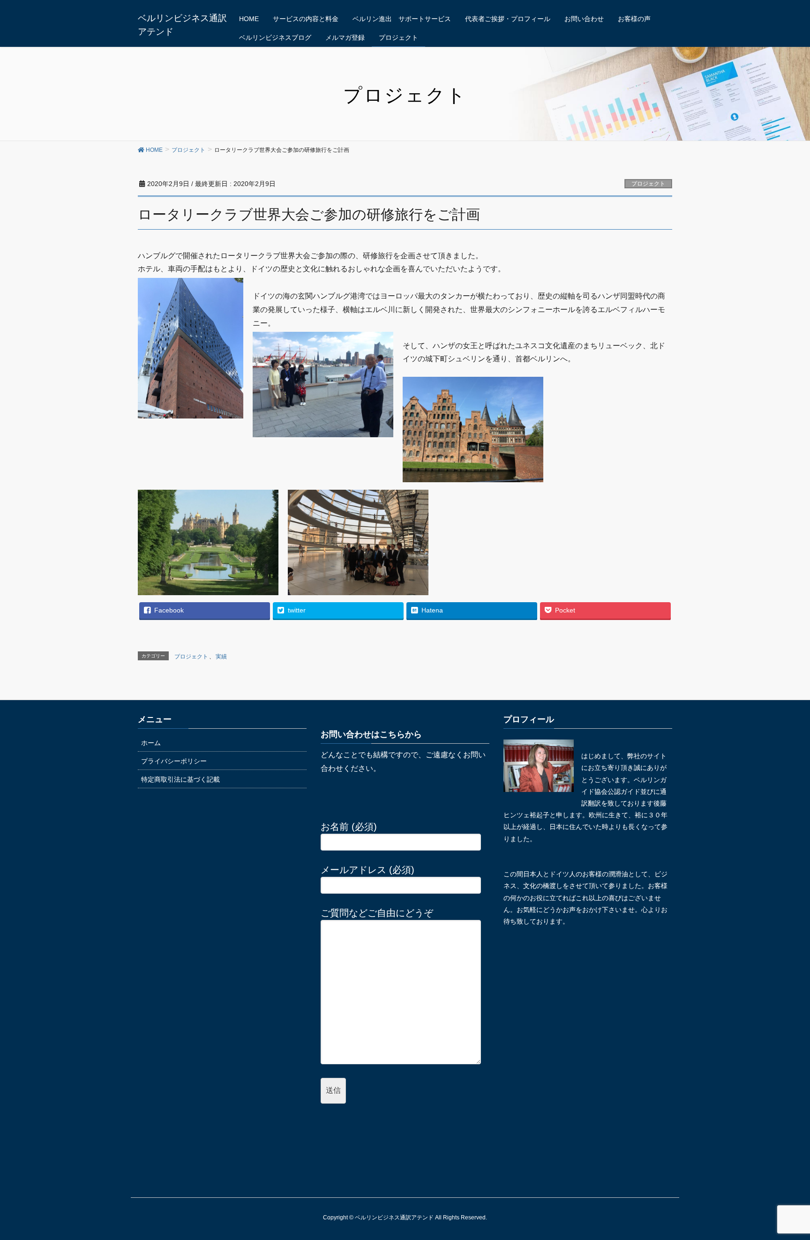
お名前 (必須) (349, 827)
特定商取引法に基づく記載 (180, 779)
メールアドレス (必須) (367, 870)
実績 (221, 656)
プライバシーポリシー (174, 761)
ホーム (151, 743)
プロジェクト (648, 183)
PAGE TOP (793, 1191)
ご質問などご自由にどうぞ (377, 913)
